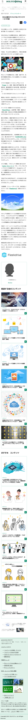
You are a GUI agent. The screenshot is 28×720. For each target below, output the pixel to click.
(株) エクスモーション (19, 704)
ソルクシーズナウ (6, 647)
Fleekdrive (13, 188)
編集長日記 (7, 656)
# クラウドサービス (6, 25)
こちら (12, 711)
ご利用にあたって (9, 697)
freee (4, 85)
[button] (25, 357)
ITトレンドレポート (15, 13)
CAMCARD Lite (21, 136)
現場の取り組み (8, 665)
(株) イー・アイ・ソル (14, 702)
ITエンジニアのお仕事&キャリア (13, 663)
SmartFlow (6, 110)
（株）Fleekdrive (15, 706)
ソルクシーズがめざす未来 (11, 652)
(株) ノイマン (12, 704)
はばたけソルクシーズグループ (12, 654)
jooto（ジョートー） (8, 166)
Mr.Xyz (10, 282)
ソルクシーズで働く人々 (10, 674)
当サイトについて (9, 695)
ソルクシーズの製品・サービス (12, 650)
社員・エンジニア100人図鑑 (8, 671)
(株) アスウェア (9, 706)
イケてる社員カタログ (10, 676)
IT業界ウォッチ (5, 660)
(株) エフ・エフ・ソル (5, 702)
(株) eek (21, 706)
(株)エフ (24, 706)
